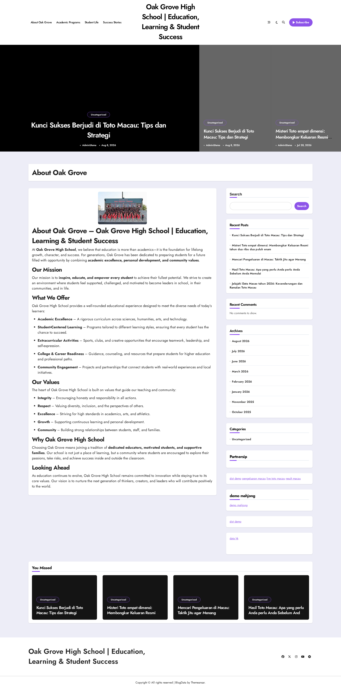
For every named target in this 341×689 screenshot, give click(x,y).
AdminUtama (89, 145)
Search (236, 194)
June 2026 (239, 361)
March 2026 (240, 371)
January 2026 (241, 392)
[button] (193, 98)
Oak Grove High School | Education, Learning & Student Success (170, 22)
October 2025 (241, 412)
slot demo (235, 478)
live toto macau (276, 478)
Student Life (92, 22)
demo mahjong (239, 505)
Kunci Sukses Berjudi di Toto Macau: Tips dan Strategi (98, 130)
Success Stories (112, 22)
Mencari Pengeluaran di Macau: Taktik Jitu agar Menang (269, 259)
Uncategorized (98, 114)
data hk (234, 538)
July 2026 (238, 351)
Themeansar (198, 682)
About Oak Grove (41, 22)
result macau (293, 478)
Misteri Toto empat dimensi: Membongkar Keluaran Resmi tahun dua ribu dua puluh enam (303, 137)
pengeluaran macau (254, 478)
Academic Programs (68, 22)
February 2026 (242, 382)
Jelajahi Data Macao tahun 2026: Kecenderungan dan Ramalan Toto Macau (266, 286)
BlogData (180, 682)
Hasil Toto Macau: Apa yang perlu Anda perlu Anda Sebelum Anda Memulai (265, 271)
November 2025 (243, 402)
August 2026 (240, 341)
